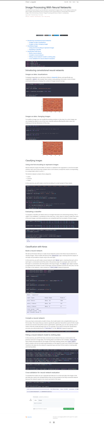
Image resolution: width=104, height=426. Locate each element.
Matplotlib (55, 77)
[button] (39, 35)
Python (28, 16)
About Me (66, 1)
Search (74, 1)
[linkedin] (53, 422)
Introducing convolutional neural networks (39, 40)
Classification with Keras (34, 51)
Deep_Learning (47, 16)
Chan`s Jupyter (31, 2)
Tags (77, 1)
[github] (50, 422)
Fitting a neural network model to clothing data (42, 57)
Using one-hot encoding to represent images (41, 48)
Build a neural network (35, 53)
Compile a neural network (36, 55)
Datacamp (32, 16)
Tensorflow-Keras (38, 16)
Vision (43, 16)
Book (70, 1)
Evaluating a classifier (35, 49)
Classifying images (32, 46)
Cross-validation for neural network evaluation (42, 58)
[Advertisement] (52, 26)
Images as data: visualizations (37, 42)
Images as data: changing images (38, 44)
